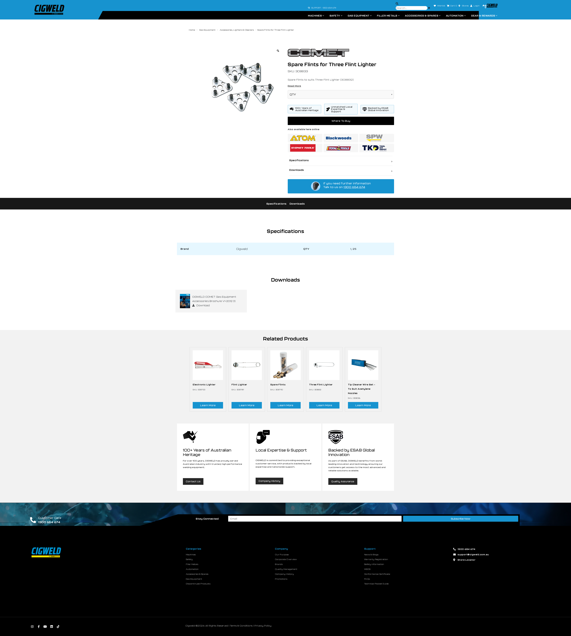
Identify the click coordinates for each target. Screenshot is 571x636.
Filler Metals (387, 15)
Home (192, 30)
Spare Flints (278, 384)
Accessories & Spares (421, 15)
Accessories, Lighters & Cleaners (237, 30)
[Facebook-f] (39, 626)
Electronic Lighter (204, 384)
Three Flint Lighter (321, 384)
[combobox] (411, 8)
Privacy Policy (262, 625)
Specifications (276, 203)
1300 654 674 (354, 187)
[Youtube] (45, 626)
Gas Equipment (358, 15)
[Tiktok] (58, 626)
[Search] (397, 3)
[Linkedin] (52, 626)
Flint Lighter (239, 384)
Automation (454, 15)
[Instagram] (32, 626)
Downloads (297, 203)
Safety (335, 15)
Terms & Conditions (241, 625)
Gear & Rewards (483, 15)
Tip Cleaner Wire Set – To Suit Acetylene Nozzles (361, 388)
